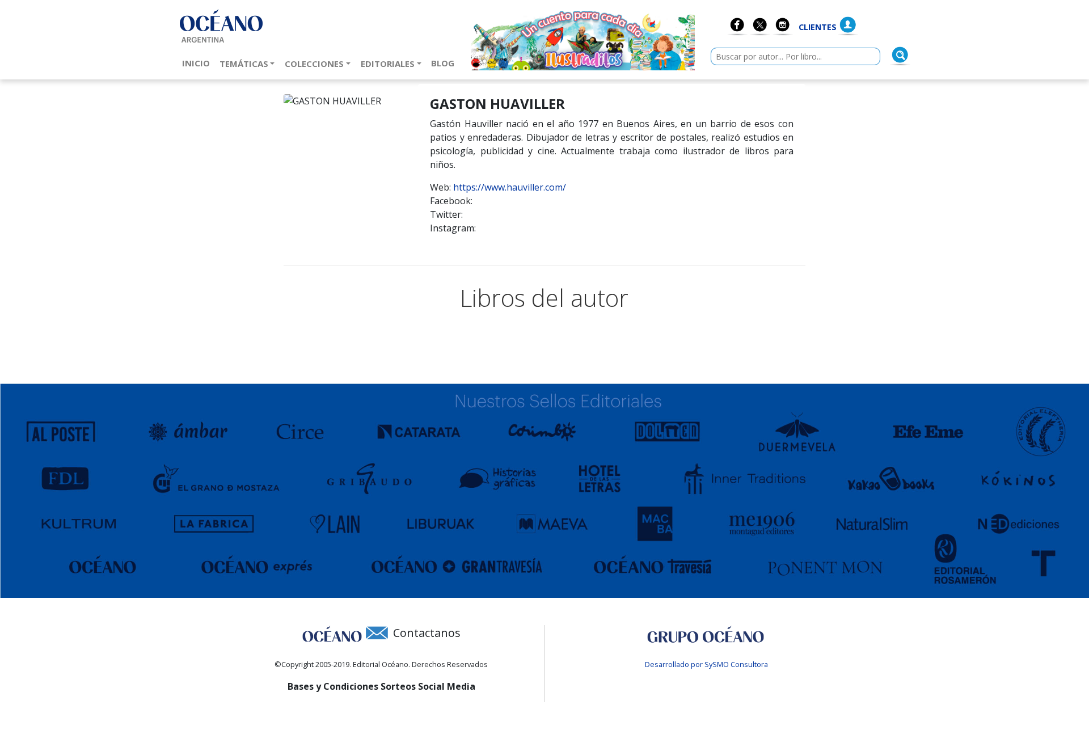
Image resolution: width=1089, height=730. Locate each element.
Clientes (818, 27)
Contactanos (427, 632)
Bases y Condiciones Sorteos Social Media (381, 686)
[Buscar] (900, 55)
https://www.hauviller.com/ (509, 187)
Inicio (198, 63)
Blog (445, 63)
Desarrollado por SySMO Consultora (706, 664)
